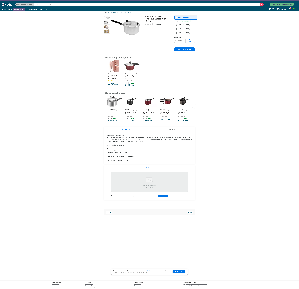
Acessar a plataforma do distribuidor (193, 286)
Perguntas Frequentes (139, 286)
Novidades (54, 286)
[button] (294, 8)
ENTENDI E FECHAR (179, 271)
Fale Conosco (137, 284)
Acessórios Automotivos (124, 12)
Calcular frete (190, 40)
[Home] (7, 4)
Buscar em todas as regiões (25, 4)
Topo (190, 212)
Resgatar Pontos (19, 9)
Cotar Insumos (43, 9)
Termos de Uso (89, 284)
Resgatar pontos (111, 12)
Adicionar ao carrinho (185, 49)
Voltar (109, 212)
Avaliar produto (163, 196)
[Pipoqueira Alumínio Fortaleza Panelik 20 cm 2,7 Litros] (107, 18)
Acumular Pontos (7, 9)
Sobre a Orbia (55, 284)
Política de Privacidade (153, 271)
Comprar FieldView (31, 9)
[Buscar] (262, 4)
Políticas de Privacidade (91, 286)
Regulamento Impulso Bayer (92, 287)
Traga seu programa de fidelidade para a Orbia (195, 284)
